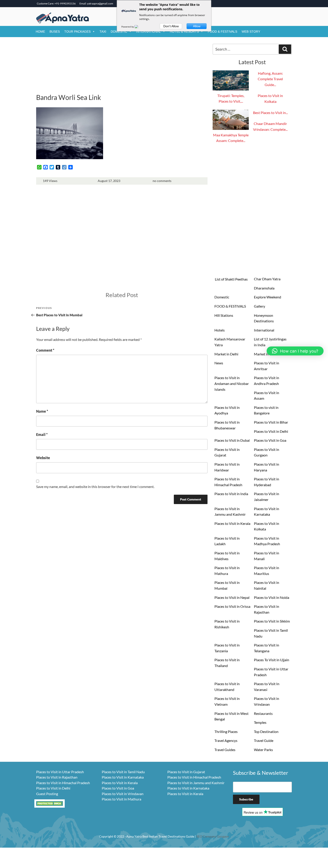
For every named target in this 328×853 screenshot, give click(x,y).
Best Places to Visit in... (270, 112)
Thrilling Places (226, 731)
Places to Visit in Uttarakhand (227, 687)
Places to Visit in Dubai (232, 440)
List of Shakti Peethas (231, 279)
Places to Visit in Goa (270, 440)
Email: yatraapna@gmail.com (96, 3)
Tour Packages (77, 31)
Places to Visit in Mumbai (227, 585)
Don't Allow (171, 26)
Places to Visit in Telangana (266, 648)
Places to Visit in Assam (266, 396)
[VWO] (139, 26)
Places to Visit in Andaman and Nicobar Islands (231, 383)
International (148, 31)
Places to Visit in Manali (266, 556)
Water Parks (263, 749)
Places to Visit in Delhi (271, 431)
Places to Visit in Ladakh (227, 541)
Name (42, 411)
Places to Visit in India (231, 494)
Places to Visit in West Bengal (231, 716)
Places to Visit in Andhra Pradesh (266, 381)
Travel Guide (263, 740)
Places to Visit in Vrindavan (266, 701)
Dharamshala (264, 288)
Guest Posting (47, 794)
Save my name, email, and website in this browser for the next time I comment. (95, 486)
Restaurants (263, 713)
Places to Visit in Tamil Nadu (271, 633)
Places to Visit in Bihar (271, 422)
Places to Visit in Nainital (266, 585)
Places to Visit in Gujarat (227, 452)
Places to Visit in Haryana (266, 467)
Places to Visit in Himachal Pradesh (228, 482)
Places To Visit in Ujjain (271, 660)
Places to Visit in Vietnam (227, 701)
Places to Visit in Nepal (231, 597)
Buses (55, 31)
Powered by (128, 26)
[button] (295, 350)
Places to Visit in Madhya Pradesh (267, 541)
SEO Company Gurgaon (212, 836)
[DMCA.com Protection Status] (49, 803)
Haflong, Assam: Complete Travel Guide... (270, 79)
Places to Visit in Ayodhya (227, 410)
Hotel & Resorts (184, 31)
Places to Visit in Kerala (232, 523)
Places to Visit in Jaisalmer (266, 497)
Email (42, 434)
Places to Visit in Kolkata (266, 526)
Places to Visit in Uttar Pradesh (271, 672)
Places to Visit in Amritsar (266, 366)
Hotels (219, 330)
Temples (260, 722)
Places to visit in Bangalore (266, 410)
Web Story (251, 31)
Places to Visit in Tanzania (227, 648)
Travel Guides (224, 749)
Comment (45, 350)
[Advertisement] (122, 67)
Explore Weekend (267, 297)
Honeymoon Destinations (264, 318)
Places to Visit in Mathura (227, 571)
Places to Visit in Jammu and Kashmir (230, 512)
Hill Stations (223, 315)
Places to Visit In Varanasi (266, 687)
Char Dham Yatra (267, 279)
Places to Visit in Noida (271, 597)
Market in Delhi (226, 354)
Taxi (103, 31)
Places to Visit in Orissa (232, 606)
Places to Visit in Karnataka (266, 512)
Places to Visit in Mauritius (266, 571)
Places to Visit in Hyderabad (266, 482)
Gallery (259, 306)
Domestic (119, 31)
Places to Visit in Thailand (227, 663)
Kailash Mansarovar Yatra (229, 342)
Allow (196, 26)
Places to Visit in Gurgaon (266, 452)
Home (40, 31)
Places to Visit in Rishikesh (227, 624)
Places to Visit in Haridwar (227, 467)
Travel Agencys (225, 740)
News (218, 363)
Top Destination (266, 731)
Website (43, 458)
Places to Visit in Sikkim (272, 621)
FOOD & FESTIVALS (222, 31)
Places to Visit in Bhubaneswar (227, 425)
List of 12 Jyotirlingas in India (270, 342)
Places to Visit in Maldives (227, 556)
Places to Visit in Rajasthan (266, 609)
